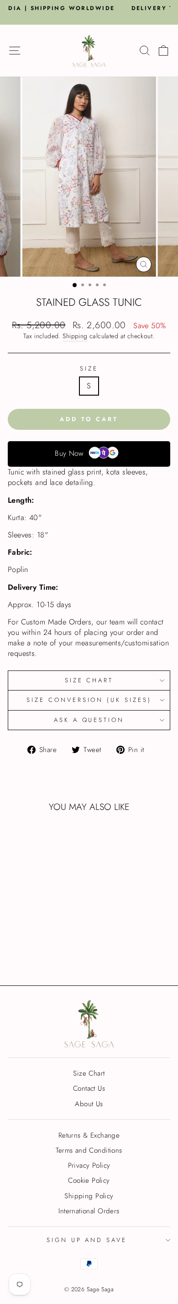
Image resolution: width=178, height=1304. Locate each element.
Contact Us (89, 1088)
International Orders (88, 1211)
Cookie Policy (89, 1180)
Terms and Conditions (89, 1150)
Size (89, 369)
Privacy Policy (89, 1165)
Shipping (75, 336)
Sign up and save (87, 1240)
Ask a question (89, 720)
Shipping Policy (88, 1196)
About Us (89, 1104)
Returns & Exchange (89, 1135)
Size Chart (89, 680)
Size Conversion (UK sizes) (89, 700)
